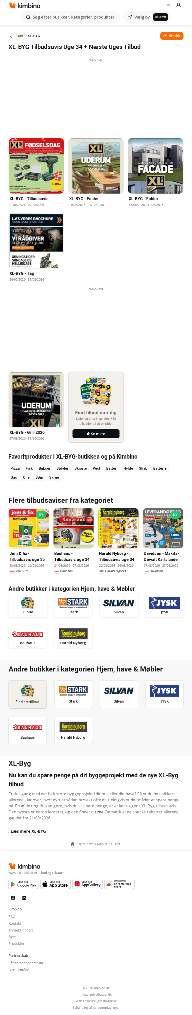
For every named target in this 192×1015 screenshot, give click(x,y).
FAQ (12, 916)
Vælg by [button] (142, 17)
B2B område (18, 969)
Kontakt (14, 923)
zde (100, 812)
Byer (12, 936)
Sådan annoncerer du (25, 963)
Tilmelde (174, 36)
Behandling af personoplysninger (96, 1008)
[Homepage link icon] (72, 844)
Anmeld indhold (21, 930)
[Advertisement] (96, 97)
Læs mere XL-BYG (28, 831)
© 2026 (96, 988)
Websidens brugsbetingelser (96, 1001)
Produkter (16, 943)
